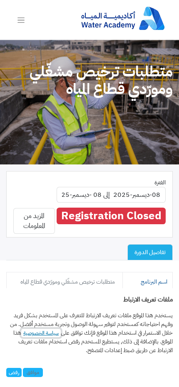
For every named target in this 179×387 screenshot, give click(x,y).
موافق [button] (33, 372)
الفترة (160, 182)
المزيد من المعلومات (34, 221)
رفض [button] (14, 372)
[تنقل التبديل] (21, 20)
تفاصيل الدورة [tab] (150, 252)
